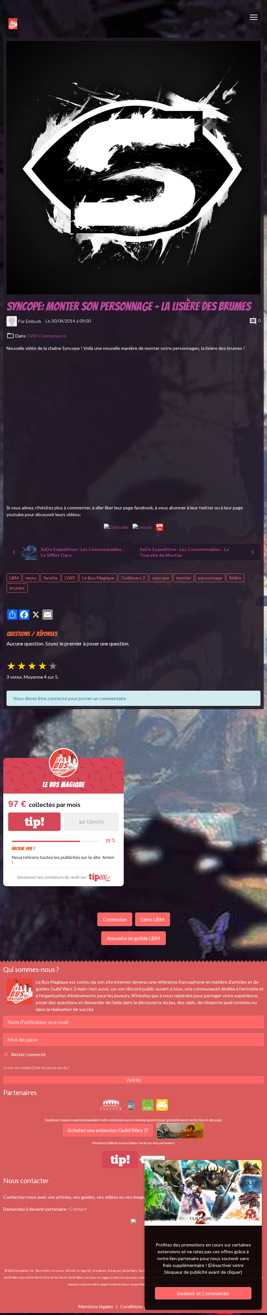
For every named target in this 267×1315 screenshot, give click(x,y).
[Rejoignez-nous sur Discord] (133, 1221)
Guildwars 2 (133, 578)
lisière (235, 578)
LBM (14, 578)
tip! (34, 821)
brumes (17, 588)
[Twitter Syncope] (142, 526)
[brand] (9, 17)
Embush (33, 321)
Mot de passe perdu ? (52, 1068)
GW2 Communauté (46, 335)
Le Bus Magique (98, 578)
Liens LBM (152, 919)
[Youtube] (159, 526)
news (30, 578)
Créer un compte (17, 1068)
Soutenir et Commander (203, 1293)
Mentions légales (95, 1306)
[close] (252, 1166)
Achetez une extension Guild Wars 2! (107, 1130)
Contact (78, 1209)
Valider (134, 1080)
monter (183, 578)
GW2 (69, 578)
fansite (50, 578)
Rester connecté (28, 1054)
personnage (210, 578)
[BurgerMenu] (254, 17)
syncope (160, 578)
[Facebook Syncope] (116, 526)
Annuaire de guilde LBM (133, 938)
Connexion (115, 919)
